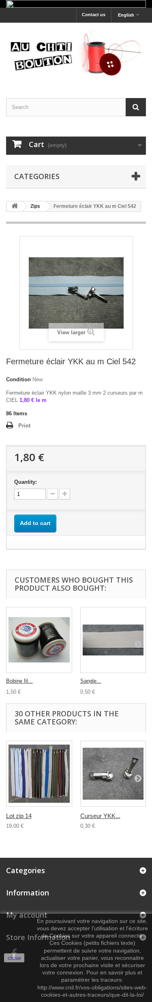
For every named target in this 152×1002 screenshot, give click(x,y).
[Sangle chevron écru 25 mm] (113, 640)
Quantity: (25, 482)
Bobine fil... (19, 681)
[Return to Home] (14, 206)
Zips (35, 206)
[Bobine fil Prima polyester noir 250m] (39, 640)
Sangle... (90, 681)
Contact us (93, 14)
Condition (18, 379)
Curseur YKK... (100, 815)
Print (24, 426)
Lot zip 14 (19, 815)
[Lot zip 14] (39, 774)
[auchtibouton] (76, 53)
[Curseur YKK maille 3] (113, 774)
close (14, 958)
